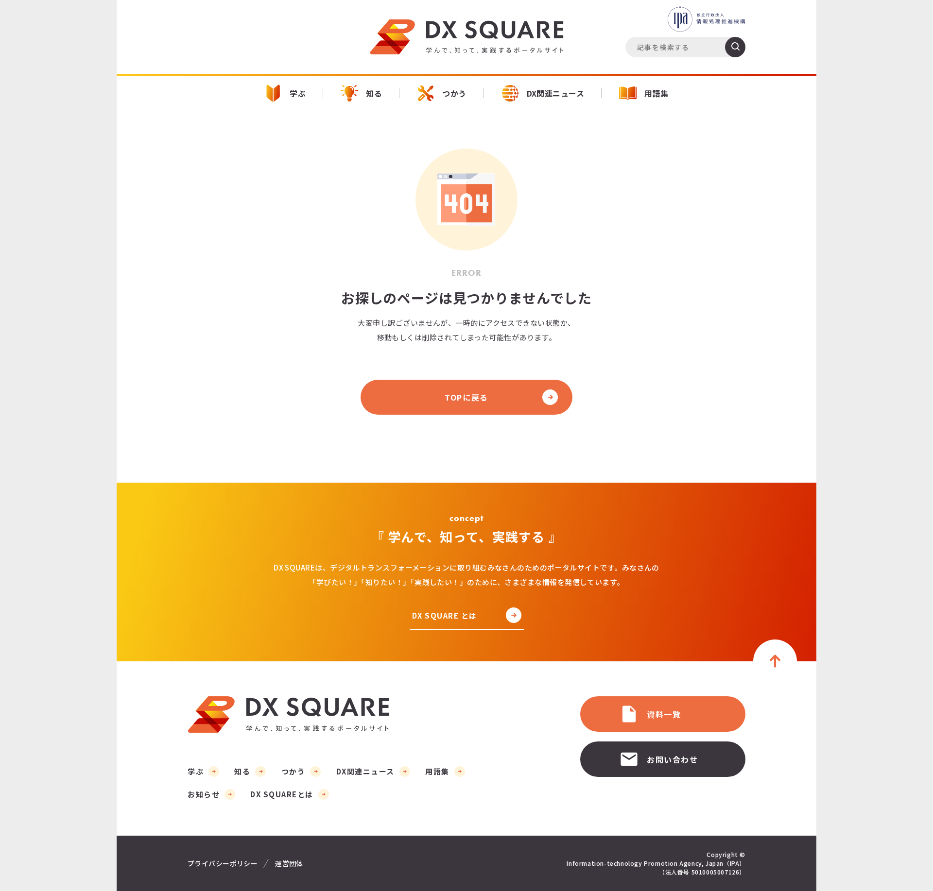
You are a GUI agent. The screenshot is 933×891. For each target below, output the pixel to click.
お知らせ (204, 794)
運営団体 (289, 863)
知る (374, 93)
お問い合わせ (672, 759)
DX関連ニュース (556, 93)
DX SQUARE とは (444, 616)
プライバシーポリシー (223, 863)
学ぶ (298, 93)
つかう (454, 93)
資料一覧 (664, 714)
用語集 (656, 93)
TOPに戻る (466, 397)
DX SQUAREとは (281, 794)
